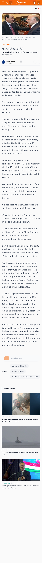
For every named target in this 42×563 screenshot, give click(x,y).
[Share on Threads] (17, 48)
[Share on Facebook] (3, 48)
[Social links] (3, 2)
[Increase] (38, 62)
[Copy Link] (21, 48)
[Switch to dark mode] (34, 3)
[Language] (7, 3)
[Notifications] (38, 3)
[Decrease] (35, 62)
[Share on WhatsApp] (10, 48)
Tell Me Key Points (18, 371)
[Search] (10, 3)
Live (36, 8)
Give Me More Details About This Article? (25, 377)
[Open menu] (3, 8)
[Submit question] (6, 358)
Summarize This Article (19, 366)
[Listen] (21, 62)
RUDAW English (10, 61)
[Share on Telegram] (14, 48)
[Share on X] (7, 48)
